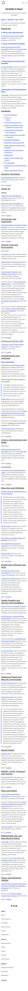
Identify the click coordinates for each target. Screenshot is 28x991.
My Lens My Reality (7, 67)
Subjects (3, 951)
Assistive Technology (10, 115)
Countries (10, 19)
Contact (4, 980)
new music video (21, 49)
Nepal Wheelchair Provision (9, 177)
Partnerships (4, 971)
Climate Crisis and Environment (13, 32)
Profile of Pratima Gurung (9, 683)
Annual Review (5, 934)
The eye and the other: (8, 428)
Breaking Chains (6, 753)
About (3, 911)
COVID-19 (7, 118)
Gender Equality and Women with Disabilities (12, 601)
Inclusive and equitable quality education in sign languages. (14, 413)
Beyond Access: (5, 526)
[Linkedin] (12, 906)
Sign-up (3, 915)
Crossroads (4, 95)
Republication (4, 975)
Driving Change (5, 777)
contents (8, 185)
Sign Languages (10, 132)
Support (4, 964)
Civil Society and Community (12, 122)
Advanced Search (5, 943)
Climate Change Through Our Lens (11, 262)
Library (3, 19)
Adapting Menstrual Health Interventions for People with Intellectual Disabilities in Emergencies (14, 886)
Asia (16, 19)
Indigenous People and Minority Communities (11, 678)
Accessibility (4, 923)
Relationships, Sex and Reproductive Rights (11, 837)
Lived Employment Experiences (10, 578)
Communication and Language (13, 130)
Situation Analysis (6, 827)
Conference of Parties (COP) (14, 127)
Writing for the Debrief (7, 967)
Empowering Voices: (7, 697)
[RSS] (16, 906)
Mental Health (8, 155)
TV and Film (9, 137)
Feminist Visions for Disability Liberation (13, 606)
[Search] (23, 3)
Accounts (3, 930)
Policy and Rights (9, 163)
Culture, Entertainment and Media (14, 43)
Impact (8, 120)
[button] (26, 3)
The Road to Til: (6, 254)
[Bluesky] (14, 906)
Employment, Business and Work (14, 142)
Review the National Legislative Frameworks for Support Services (13, 804)
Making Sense (5, 399)
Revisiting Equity (6, 553)
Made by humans (5, 927)
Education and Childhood (11, 140)
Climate (3, 947)
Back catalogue (5, 959)
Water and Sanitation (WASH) (13, 170)
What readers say (6, 919)
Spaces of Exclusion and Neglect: (11, 203)
